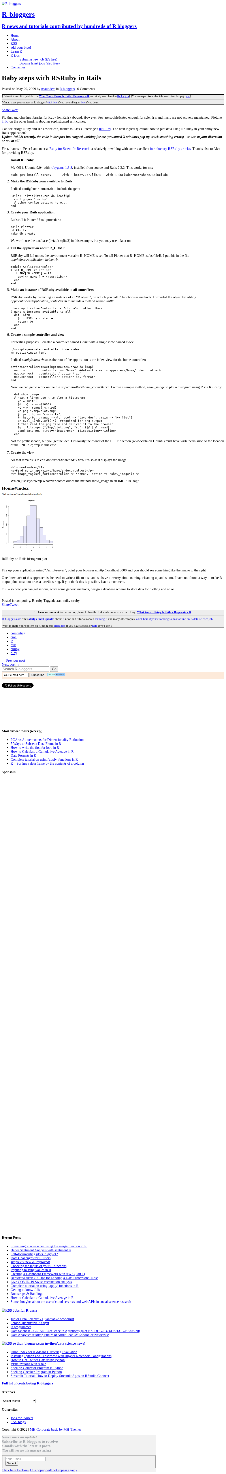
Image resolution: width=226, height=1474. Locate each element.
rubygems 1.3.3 (61, 167)
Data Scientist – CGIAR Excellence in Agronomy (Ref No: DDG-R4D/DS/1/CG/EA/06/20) (75, 1331)
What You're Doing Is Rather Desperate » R (64, 96)
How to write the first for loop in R (35, 747)
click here (52, 102)
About (15, 39)
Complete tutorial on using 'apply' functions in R (44, 759)
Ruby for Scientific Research (69, 149)
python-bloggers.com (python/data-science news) (49, 1343)
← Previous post (13, 660)
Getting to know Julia (26, 1290)
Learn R (16, 51)
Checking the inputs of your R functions (38, 1266)
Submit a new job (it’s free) (38, 59)
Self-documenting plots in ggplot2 (34, 1254)
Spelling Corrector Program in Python (37, 1368)
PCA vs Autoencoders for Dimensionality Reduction (47, 740)
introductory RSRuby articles (170, 149)
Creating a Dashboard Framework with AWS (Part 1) (48, 1274)
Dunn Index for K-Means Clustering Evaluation (44, 1352)
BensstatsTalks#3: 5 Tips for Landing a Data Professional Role (54, 1278)
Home (15, 35)
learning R (101, 618)
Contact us (18, 67)
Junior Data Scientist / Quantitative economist (42, 1319)
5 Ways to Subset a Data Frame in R (36, 743)
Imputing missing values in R (31, 1270)
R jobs (15, 55)
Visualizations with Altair (28, 1364)
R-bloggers (123, 96)
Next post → (11, 664)
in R (5, 121)
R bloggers (67, 89)
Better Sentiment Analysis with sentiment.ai (41, 1250)
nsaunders (48, 89)
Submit (11, 1463)
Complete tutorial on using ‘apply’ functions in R (45, 1286)
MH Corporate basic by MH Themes (55, 1429)
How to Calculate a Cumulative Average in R (42, 751)
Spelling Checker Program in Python (36, 1372)
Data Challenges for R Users (31, 1258)
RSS (14, 43)
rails (13, 645)
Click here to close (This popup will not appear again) (39, 1470)
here (188, 96)
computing (18, 633)
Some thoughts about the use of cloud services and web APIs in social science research (71, 1301)
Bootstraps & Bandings (27, 1294)
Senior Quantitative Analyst (30, 1323)
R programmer (21, 1327)
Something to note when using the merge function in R (49, 1246)
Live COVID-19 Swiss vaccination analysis (41, 1282)
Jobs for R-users (25, 1310)
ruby (14, 653)
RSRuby (105, 129)
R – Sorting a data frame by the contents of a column (47, 763)
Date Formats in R (23, 755)
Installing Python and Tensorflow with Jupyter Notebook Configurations (61, 1356)
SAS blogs (18, 1422)
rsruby (15, 649)
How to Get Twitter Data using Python (38, 1360)
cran (14, 637)
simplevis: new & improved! (30, 1262)
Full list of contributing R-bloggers (27, 1383)
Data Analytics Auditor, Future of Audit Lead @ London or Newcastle (60, 1335)
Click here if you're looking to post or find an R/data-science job (174, 618)
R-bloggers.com (11, 618)
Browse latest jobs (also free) (39, 63)
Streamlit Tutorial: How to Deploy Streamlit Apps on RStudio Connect (60, 1376)
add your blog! (21, 47)
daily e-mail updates (41, 618)
